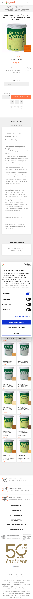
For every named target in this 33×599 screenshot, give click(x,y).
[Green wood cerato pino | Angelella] (24, 446)
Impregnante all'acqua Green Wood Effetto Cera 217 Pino (24, 457)
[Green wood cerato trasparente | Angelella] (9, 398)
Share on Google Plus (21, 108)
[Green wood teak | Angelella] (24, 373)
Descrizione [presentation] (16, 121)
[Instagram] (17, 575)
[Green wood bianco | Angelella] (24, 349)
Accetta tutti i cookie (16, 322)
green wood (15, 251)
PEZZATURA (16, 81)
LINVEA (18, 57)
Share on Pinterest (18, 108)
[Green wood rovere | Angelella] (9, 373)
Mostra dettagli (21, 317)
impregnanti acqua (14, 249)
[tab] (16, 121)
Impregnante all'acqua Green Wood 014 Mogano (8, 337)
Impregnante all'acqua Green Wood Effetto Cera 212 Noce (8, 433)
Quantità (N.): (6, 93)
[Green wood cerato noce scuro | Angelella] (24, 422)
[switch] (28, 299)
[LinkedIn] (22, 575)
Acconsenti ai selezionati (16, 327)
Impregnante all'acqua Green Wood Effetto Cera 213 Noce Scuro (24, 433)
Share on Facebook (14, 108)
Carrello (27, 1)
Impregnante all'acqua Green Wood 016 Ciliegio (23, 337)
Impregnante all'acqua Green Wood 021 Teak (23, 385)
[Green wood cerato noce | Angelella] (9, 422)
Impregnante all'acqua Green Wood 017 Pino (7, 361)
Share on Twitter (11, 108)
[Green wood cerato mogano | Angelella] (9, 446)
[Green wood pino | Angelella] (9, 349)
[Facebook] (11, 575)
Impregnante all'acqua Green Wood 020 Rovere (8, 385)
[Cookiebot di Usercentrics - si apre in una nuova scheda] (23, 264)
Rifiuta (16, 333)
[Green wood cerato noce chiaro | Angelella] (24, 398)
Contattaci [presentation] (16, 125)
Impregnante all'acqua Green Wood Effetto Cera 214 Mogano (8, 457)
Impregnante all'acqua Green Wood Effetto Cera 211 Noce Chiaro (24, 409)
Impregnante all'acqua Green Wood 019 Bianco (23, 361)
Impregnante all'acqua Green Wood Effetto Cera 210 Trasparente (8, 409)
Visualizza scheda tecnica (13, 217)
